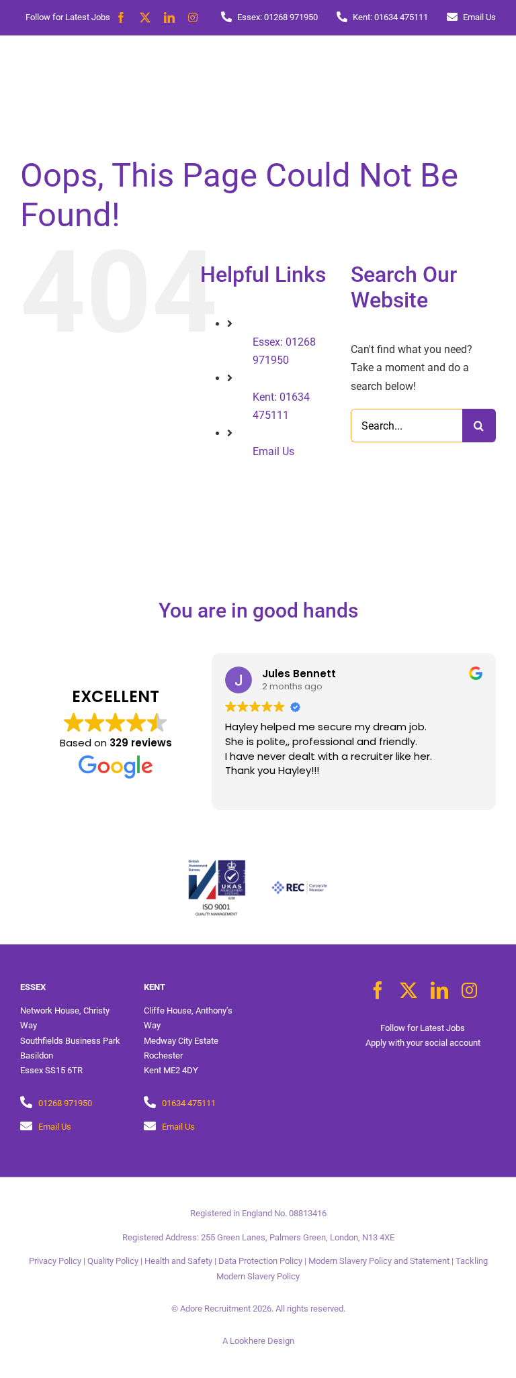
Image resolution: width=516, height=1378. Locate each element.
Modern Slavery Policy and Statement (378, 1261)
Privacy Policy (55, 1261)
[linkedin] (169, 17)
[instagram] (193, 17)
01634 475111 (189, 1103)
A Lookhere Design (258, 1341)
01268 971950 (65, 1103)
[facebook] (121, 17)
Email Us (273, 451)
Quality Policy (112, 1261)
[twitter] (145, 17)
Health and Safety (178, 1261)
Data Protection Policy (260, 1261)
